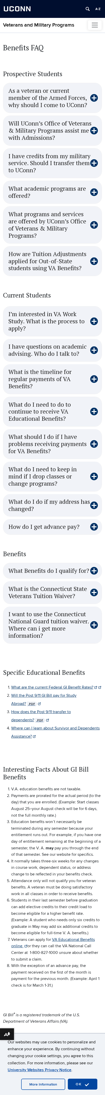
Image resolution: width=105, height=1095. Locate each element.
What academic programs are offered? (47, 192)
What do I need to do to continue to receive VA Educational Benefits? (39, 412)
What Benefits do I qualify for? (48, 570)
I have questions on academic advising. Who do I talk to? (47, 350)
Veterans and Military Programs (38, 25)
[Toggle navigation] (95, 25)
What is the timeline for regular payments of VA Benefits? (40, 379)
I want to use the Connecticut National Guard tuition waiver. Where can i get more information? (48, 625)
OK (79, 1084)
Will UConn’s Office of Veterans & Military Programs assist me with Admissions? (49, 130)
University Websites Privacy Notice (39, 1070)
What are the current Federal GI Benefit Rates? (52, 687)
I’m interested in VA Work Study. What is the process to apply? (46, 321)
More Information (43, 1084)
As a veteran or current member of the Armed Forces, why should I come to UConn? (47, 98)
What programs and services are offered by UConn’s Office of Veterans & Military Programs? (47, 225)
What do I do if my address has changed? (49, 505)
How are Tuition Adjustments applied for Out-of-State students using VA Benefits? (47, 261)
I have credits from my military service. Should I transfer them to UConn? (49, 163)
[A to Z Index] (98, 9)
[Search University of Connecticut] (88, 9)
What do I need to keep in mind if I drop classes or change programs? (42, 476)
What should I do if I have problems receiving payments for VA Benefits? (47, 444)
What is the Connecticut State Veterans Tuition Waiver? (47, 592)
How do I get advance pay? (44, 526)
